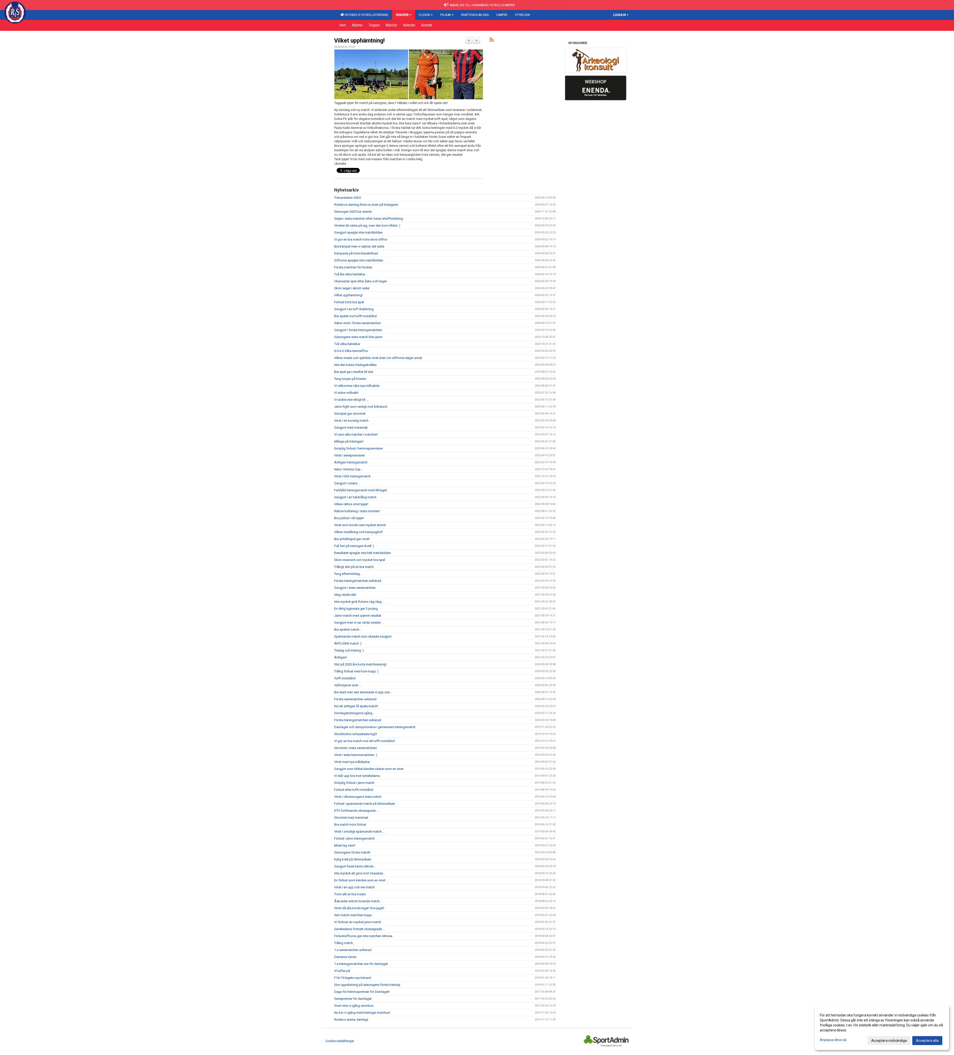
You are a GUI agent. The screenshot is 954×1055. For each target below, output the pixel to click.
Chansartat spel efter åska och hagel (360, 281)
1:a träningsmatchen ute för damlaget (361, 964)
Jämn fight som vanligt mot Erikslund (360, 406)
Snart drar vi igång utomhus (353, 1005)
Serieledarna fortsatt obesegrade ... (359, 929)
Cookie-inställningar (339, 1041)
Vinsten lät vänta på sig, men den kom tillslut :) (367, 225)
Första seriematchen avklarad (355, 699)
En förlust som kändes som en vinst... (361, 880)
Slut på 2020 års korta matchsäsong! (360, 664)
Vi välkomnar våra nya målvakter (357, 386)
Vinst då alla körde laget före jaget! (359, 908)
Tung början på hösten (350, 379)
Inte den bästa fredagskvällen (355, 365)
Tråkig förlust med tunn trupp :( (356, 671)
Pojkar (445, 15)
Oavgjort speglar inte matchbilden (358, 232)
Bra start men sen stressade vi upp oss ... (363, 692)
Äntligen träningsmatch (350, 462)
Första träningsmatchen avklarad (357, 581)
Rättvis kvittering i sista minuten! (357, 511)
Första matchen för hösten (353, 267)
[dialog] (882, 1027)
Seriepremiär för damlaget (353, 999)
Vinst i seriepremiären (349, 455)
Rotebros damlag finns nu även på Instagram (366, 204)
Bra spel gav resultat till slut (353, 372)
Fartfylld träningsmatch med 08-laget (360, 490)
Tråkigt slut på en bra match (354, 567)
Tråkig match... (344, 943)
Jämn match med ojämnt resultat (357, 615)
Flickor (424, 15)
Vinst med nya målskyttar (352, 762)
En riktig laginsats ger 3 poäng (356, 608)
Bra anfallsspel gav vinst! (352, 539)
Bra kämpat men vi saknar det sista (359, 246)
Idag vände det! (345, 595)
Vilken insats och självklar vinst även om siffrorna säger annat (378, 358)
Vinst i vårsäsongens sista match (357, 797)
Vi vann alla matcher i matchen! (356, 434)
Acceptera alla (927, 1041)
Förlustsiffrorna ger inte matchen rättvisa (363, 936)
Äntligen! (340, 657)
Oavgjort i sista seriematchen (355, 588)
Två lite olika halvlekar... (350, 274)
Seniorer (402, 15)
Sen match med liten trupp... (354, 915)
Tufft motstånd (345, 678)
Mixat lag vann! (344, 845)
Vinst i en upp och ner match (354, 887)
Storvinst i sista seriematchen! (355, 748)
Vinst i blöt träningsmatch (352, 476)
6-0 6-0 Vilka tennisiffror (351, 351)
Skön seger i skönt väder (352, 288)
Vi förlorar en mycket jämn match (357, 922)
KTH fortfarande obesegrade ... (356, 810)
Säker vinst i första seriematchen (357, 323)
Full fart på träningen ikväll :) (354, 546)
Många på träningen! (348, 441)
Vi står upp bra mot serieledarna (357, 776)
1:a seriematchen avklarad (352, 950)
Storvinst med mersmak (351, 817)
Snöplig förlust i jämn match (354, 783)
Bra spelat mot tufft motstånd (355, 316)
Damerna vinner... (346, 957)
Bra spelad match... (347, 629)
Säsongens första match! (352, 852)
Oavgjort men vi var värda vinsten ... (359, 622)
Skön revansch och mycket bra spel (359, 560)
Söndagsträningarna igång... (354, 713)
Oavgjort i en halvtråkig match (355, 497)
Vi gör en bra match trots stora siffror (360, 239)
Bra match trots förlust (350, 824)
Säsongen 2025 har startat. (353, 211)
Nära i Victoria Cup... (348, 469)
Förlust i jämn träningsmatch (354, 838)
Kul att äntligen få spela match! (356, 706)
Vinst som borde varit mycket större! (360, 525)
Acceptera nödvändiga (889, 1041)
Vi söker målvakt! (346, 393)
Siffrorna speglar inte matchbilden (358, 260)
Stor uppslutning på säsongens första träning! (367, 985)
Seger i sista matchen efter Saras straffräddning (368, 218)
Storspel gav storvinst (349, 413)
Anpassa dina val (833, 1040)
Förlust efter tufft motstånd (353, 790)
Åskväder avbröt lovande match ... (358, 901)
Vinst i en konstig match (351, 420)
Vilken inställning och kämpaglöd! (358, 532)
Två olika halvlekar (347, 344)
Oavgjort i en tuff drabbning (354, 309)
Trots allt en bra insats (350, 894)
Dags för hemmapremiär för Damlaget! (362, 992)
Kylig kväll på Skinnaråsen (352, 859)
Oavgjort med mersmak (351, 427)
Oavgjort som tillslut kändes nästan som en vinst (368, 769)
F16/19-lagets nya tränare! (352, 978)
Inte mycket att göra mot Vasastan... (359, 873)
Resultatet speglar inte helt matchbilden (362, 553)
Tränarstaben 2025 (347, 198)
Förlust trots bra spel (349, 302)
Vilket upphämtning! (359, 40)
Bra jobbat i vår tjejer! (349, 518)
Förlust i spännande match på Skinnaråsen (364, 803)
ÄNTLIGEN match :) (347, 643)
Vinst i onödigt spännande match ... (359, 831)
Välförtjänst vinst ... (347, 685)
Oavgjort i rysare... (346, 483)
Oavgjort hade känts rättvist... (355, 866)
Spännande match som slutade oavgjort (363, 636)
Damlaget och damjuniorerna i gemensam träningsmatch (374, 727)
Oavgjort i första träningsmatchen (358, 330)
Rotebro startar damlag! (351, 1019)
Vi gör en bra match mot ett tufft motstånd (364, 741)
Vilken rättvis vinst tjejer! (351, 504)
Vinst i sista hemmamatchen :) (355, 755)
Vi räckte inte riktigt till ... (351, 400)
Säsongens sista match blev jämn (358, 337)
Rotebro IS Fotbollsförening (365, 15)
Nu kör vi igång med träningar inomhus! (362, 1012)
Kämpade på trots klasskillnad (356, 253)
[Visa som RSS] (491, 41)
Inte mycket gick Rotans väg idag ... (359, 601)
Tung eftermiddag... (348, 574)
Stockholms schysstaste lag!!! (355, 734)
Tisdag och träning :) (349, 650)
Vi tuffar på (342, 971)
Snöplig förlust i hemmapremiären (358, 448)
